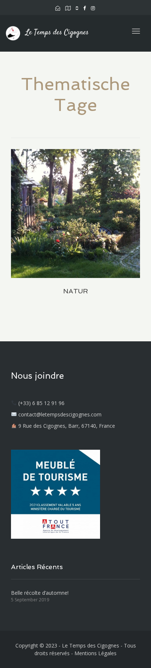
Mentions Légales (95, 653)
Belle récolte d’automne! (40, 592)
